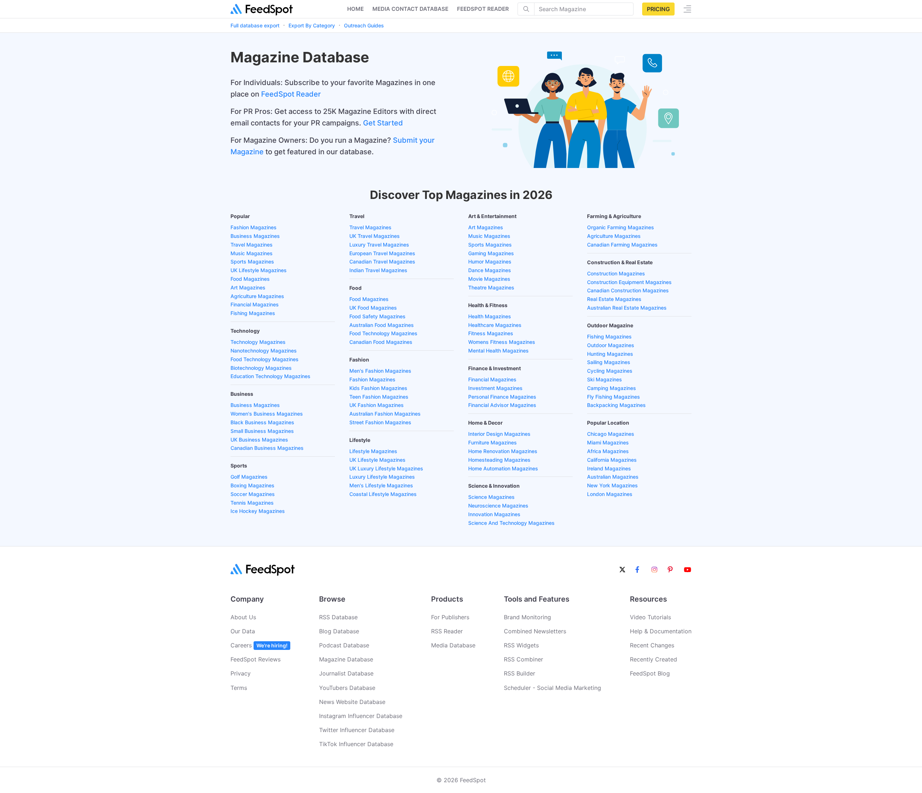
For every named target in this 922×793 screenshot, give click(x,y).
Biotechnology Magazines (261, 368)
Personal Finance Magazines (502, 397)
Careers (258, 645)
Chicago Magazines (610, 434)
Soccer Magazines (252, 494)
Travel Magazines (251, 245)
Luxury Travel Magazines (379, 245)
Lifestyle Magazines (373, 451)
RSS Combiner (523, 659)
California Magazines (612, 460)
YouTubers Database (347, 687)
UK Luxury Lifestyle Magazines (386, 468)
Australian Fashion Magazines (385, 414)
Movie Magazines (489, 279)
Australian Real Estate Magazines (627, 308)
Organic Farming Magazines (620, 227)
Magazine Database (346, 659)
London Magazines (609, 494)
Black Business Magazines (262, 422)
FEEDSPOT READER (483, 8)
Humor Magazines (489, 261)
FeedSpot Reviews (255, 659)
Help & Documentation (661, 631)
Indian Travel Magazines (378, 270)
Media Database (453, 645)
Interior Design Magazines (499, 434)
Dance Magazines (489, 270)
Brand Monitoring (527, 617)
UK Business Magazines (259, 440)
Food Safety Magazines (377, 316)
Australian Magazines (613, 477)
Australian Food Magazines (381, 325)
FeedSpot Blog (650, 673)
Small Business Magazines (262, 431)
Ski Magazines (604, 379)
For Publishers (450, 617)
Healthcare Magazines (495, 325)
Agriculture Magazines (257, 296)
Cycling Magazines (609, 371)
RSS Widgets (521, 645)
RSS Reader (447, 631)
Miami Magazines (608, 442)
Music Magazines (251, 253)
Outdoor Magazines (610, 345)
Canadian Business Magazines (267, 448)
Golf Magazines (249, 477)
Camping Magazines (611, 388)
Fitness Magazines (490, 333)
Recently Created (653, 659)
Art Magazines (247, 287)
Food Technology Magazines (264, 359)
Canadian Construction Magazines (628, 290)
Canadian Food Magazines (380, 342)
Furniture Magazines (492, 442)
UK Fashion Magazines (376, 405)
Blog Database (339, 631)
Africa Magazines (608, 451)
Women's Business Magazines (266, 414)
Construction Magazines (616, 273)
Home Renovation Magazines (502, 451)
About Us (243, 617)
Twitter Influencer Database (356, 730)
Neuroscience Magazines (498, 505)
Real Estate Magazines (614, 299)
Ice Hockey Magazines (257, 511)
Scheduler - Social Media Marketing (552, 687)
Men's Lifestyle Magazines (381, 485)
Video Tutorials (650, 617)
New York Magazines (612, 485)
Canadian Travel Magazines (382, 261)
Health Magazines (489, 316)
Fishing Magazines (252, 313)
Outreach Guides (364, 25)
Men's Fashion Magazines (380, 371)
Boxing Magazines (252, 485)
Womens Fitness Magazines (501, 342)
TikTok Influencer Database (356, 744)
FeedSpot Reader (291, 94)
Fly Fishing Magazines (613, 397)
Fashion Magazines (253, 227)
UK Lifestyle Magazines (258, 270)
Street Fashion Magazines (380, 422)
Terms (238, 687)
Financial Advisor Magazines (502, 405)
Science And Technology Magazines (511, 523)
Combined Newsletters (535, 631)
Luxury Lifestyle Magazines (382, 477)
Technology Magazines (258, 342)
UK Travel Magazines (374, 236)
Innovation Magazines (494, 514)
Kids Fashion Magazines (378, 388)
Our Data (242, 631)
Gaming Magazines (491, 253)
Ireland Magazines (609, 468)
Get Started (383, 123)
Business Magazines (255, 236)
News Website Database (352, 701)
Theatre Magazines (491, 287)
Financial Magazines (254, 304)
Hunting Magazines (610, 354)
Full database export (254, 25)
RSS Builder (519, 673)
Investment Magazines (495, 388)
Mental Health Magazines (498, 350)
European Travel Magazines (382, 253)
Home (355, 8)
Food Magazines (250, 279)
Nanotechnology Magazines (263, 350)
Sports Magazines (252, 261)
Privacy (240, 673)
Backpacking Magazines (616, 405)
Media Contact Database (410, 8)
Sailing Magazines (608, 362)
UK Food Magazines (373, 308)
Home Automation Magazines (503, 468)
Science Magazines (491, 497)
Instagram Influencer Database (360, 715)
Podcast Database (344, 645)
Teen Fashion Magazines (378, 397)
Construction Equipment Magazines (629, 282)
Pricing (658, 9)
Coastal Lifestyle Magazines (383, 494)
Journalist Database (346, 673)
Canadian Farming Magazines (622, 245)
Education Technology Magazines (270, 376)
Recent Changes (652, 645)
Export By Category (311, 25)
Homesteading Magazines (499, 460)
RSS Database (338, 617)
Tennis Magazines (252, 503)
